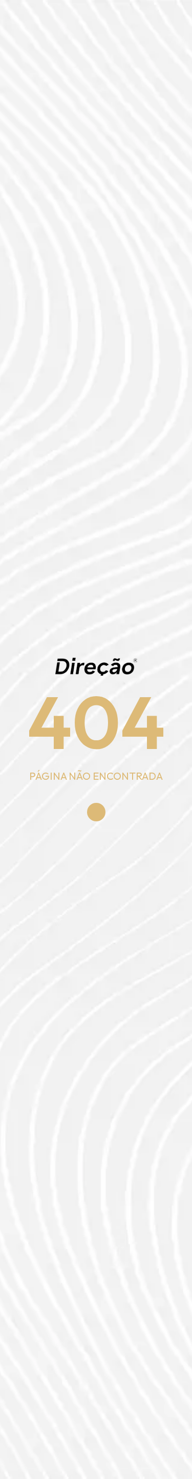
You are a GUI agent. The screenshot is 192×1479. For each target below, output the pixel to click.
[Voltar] (96, 812)
